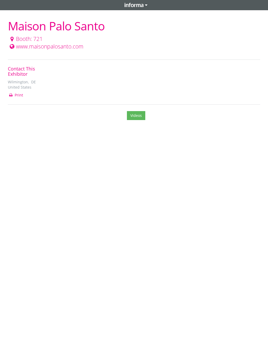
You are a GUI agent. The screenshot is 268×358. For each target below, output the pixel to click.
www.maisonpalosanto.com (49, 46)
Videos (136, 115)
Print (18, 95)
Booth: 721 (29, 38)
